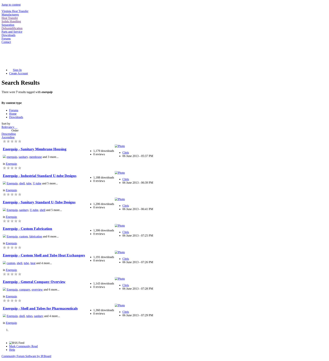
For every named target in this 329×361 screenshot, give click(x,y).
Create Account (18, 73)
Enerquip (11, 163)
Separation (8, 24)
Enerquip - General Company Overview (34, 282)
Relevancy (9, 127)
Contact (6, 42)
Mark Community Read (23, 346)
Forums (6, 38)
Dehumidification (12, 28)
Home (13, 113)
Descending (9, 133)
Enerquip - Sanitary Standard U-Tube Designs (39, 202)
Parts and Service (12, 31)
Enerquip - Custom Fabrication (27, 229)
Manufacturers (10, 14)
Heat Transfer (10, 18)
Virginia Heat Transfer (15, 11)
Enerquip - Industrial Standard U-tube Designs (39, 176)
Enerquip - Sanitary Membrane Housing (34, 149)
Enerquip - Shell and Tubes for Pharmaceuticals (40, 308)
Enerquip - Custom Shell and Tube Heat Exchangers (44, 255)
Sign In (17, 70)
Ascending (8, 137)
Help (12, 349)
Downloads (8, 35)
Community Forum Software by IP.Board (26, 356)
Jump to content (11, 4)
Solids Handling (11, 21)
